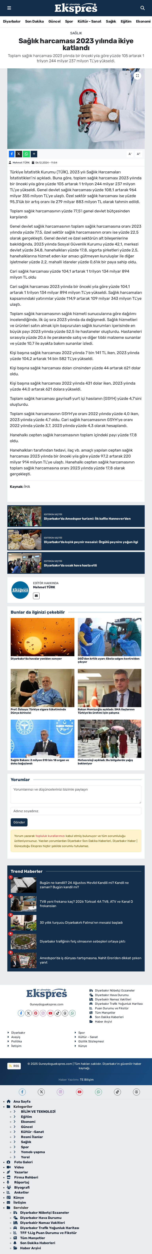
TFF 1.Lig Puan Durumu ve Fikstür (48, 1233)
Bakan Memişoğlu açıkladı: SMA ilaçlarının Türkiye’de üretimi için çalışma (106, 711)
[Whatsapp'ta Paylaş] (26, 154)
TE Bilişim (87, 1079)
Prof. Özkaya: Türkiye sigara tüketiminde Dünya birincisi (38, 711)
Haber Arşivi (103, 1021)
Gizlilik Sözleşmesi (91, 1041)
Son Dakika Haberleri (109, 1017)
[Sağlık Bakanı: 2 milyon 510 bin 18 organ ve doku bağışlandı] (42, 738)
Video (18, 1167)
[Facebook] (21, 1013)
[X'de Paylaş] (18, 154)
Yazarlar (20, 1172)
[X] (28, 1013)
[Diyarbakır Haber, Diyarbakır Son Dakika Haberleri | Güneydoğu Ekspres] (76, 8)
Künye (82, 1046)
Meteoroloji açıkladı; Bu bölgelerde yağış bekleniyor (105, 761)
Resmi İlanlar (31, 1137)
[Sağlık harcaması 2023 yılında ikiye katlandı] (76, 108)
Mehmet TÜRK (21, 162)
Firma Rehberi (25, 1177)
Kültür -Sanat (32, 1132)
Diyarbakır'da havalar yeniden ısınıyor (36, 658)
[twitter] (41, 1092)
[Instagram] (43, 1013)
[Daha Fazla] (34, 154)
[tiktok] (117, 1092)
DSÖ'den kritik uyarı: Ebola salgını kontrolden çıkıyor (109, 660)
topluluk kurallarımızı (51, 836)
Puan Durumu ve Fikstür (112, 1008)
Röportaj (21, 1182)
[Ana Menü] (9, 8)
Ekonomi (143, 21)
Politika (16, 1041)
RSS (16, 1066)
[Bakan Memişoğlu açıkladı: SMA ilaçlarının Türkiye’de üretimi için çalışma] (110, 688)
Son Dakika (34, 21)
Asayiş (15, 1037)
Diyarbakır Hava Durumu (112, 995)
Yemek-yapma (32, 1152)
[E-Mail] (36, 596)
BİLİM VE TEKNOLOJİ (38, 1112)
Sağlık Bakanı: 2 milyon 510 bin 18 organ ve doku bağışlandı (40, 761)
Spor (69, 21)
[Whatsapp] (72, 1013)
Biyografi (21, 1187)
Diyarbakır (11, 21)
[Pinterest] (35, 1013)
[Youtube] (50, 1013)
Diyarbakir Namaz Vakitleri (113, 999)
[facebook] (22, 1092)
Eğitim (126, 21)
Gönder (19, 822)
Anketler (21, 1192)
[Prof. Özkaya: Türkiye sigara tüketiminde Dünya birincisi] (42, 688)
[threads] (136, 1092)
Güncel (54, 21)
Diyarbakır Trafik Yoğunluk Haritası (119, 1004)
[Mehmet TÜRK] (20, 590)
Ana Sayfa (21, 1101)
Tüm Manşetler (105, 1012)
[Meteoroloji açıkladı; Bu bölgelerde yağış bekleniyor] (110, 738)
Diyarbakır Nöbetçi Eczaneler (115, 990)
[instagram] (60, 1092)
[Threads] (65, 1013)
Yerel (25, 1157)
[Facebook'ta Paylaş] (11, 154)
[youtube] (79, 1092)
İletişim (16, 1046)
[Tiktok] (57, 1013)
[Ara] (143, 8)
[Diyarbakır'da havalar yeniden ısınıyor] (42, 637)
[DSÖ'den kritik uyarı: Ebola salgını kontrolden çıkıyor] (110, 637)
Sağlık (111, 21)
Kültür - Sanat (89, 21)
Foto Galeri (23, 1162)
